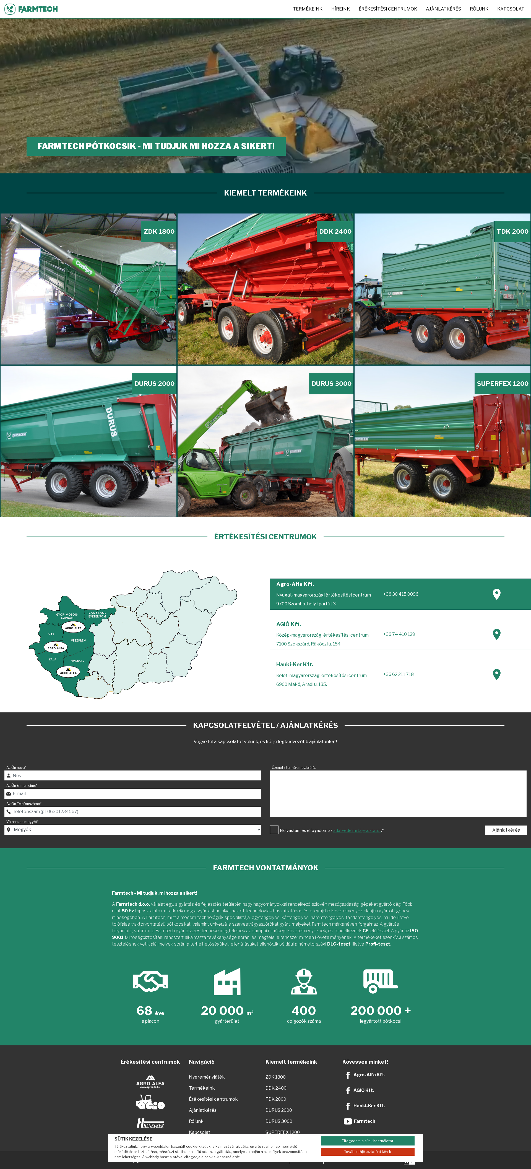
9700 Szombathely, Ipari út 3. (306, 603)
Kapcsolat (510, 9)
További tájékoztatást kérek (367, 1152)
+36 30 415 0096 (400, 594)
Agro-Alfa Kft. (369, 1074)
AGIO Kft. (363, 1090)
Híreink (340, 9)
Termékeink (307, 9)
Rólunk (479, 9)
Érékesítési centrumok (388, 9)
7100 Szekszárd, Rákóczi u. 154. (309, 644)
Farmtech (364, 1121)
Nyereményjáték (207, 1077)
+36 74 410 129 (399, 634)
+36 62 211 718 (398, 674)
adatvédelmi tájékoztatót (357, 830)
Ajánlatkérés (443, 9)
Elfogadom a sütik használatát (367, 1141)
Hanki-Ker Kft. (369, 1105)
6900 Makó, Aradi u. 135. (301, 684)
